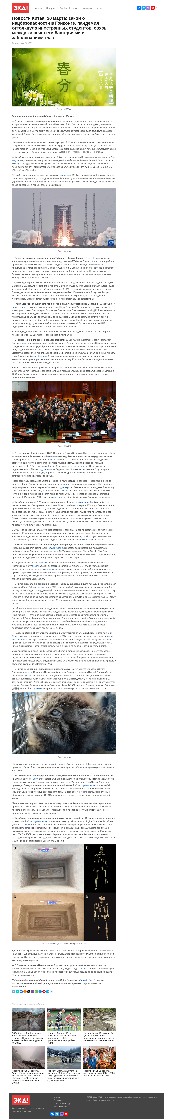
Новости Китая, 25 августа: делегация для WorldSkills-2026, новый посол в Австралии (99, 1073)
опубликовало (82, 502)
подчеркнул (63, 487)
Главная (57, 1097)
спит (85, 539)
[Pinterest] (44, 991)
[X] (28, 991)
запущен (16, 160)
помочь (36, 566)
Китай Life (85, 980)
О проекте (58, 1100)
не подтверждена (78, 466)
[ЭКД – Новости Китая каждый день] (20, 8)
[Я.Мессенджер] (17, 991)
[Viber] (32, 991)
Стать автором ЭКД (62, 1103)
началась (83, 968)
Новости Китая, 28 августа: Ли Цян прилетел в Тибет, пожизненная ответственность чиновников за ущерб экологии (98, 1037)
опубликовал (55, 548)
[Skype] (47, 991)
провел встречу (19, 307)
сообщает (51, 459)
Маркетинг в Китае (92, 8)
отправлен (64, 175)
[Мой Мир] (40, 991)
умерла (28, 672)
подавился (37, 688)
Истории (50, 8)
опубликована (88, 785)
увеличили (52, 569)
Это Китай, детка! (68, 8)
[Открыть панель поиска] (157, 7)
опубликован (40, 356)
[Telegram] (13, 991)
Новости (37, 8)
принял (25, 343)
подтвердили (45, 469)
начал (45, 562)
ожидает (41, 587)
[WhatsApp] (36, 991)
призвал (94, 261)
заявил (46, 490)
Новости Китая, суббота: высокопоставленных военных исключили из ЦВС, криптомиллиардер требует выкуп (63, 1038)
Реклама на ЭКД (60, 1107)
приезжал (58, 497)
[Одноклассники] (25, 991)
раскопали (25, 824)
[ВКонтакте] (21, 991)
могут (35, 779)
